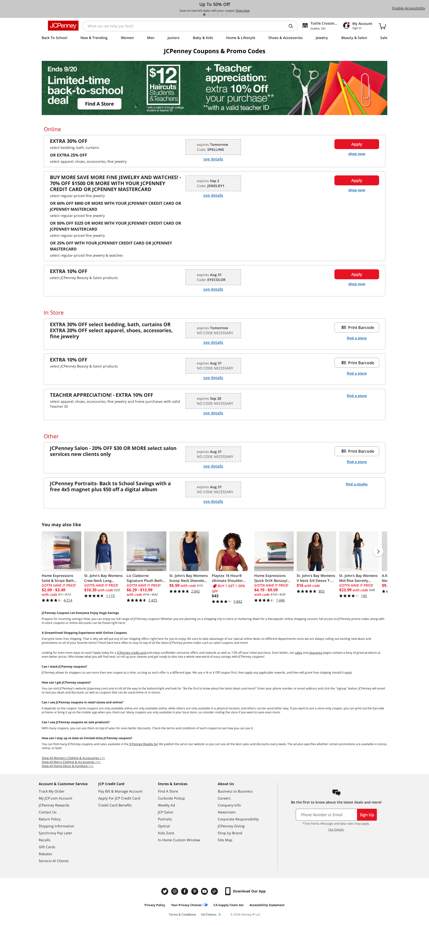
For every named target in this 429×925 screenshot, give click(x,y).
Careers (224, 798)
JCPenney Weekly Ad (143, 744)
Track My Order (52, 791)
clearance (315, 652)
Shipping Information (56, 826)
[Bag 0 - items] (382, 26)
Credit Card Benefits (115, 805)
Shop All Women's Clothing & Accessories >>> (73, 758)
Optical (164, 826)
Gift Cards (47, 847)
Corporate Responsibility (238, 819)
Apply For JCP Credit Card (119, 798)
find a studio (357, 484)
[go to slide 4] (217, 14)
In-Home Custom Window (179, 840)
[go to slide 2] (209, 14)
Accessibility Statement (267, 905)
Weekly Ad (166, 805)
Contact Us (48, 812)
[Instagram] (175, 891)
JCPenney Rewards (54, 805)
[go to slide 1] (204, 14)
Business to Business (235, 791)
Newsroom (227, 812)
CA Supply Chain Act (229, 905)
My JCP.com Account (55, 798)
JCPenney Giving (231, 826)
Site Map (225, 840)
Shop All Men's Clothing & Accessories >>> (71, 762)
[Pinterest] (195, 891)
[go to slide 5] (222, 14)
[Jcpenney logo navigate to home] (63, 26)
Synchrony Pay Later (55, 833)
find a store (357, 338)
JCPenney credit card (131, 652)
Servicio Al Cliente (54, 860)
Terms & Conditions (182, 914)
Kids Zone (166, 833)
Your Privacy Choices (186, 905)
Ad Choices (208, 914)
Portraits (165, 819)
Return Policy (50, 819)
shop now (356, 153)
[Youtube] (205, 891)
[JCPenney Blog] (215, 891)
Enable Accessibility (408, 8)
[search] (293, 26)
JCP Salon (165, 812)
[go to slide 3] (213, 14)
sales (298, 652)
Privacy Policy (154, 905)
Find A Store (168, 791)
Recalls (44, 840)
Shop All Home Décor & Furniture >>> (68, 766)
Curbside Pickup (171, 798)
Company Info (229, 805)
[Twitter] (165, 891)
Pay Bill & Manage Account (120, 791)
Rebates (45, 853)
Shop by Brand (230, 833)
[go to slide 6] (226, 14)
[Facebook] (185, 891)
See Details (336, 829)
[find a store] (214, 88)
